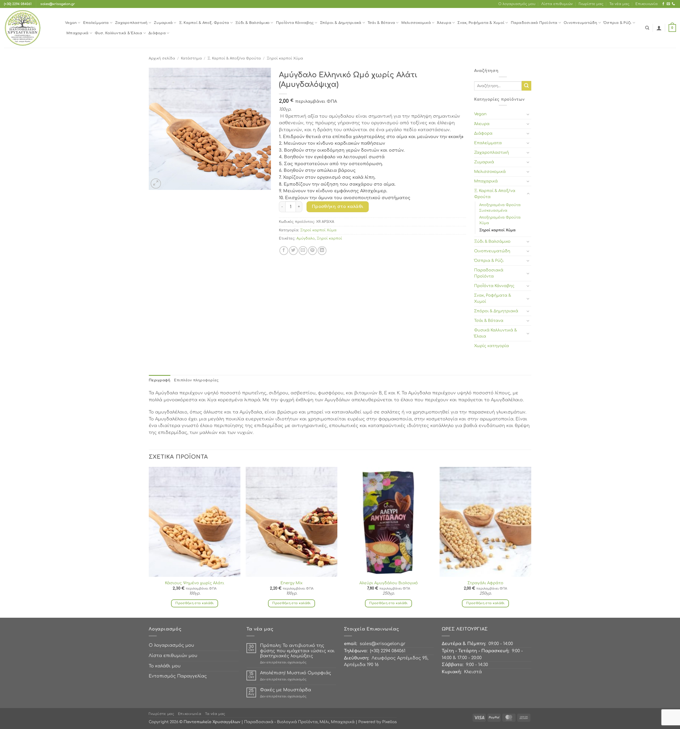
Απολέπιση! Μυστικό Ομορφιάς (295, 673)
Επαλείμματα (96, 23)
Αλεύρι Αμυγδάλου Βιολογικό (388, 583)
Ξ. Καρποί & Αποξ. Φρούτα (204, 23)
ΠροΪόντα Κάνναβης (295, 23)
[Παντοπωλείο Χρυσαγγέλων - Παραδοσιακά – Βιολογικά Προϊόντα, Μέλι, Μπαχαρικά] (30, 28)
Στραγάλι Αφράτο (485, 583)
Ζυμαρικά (163, 23)
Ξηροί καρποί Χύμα (285, 58)
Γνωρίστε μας (591, 4)
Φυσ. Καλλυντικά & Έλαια (118, 33)
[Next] (531, 541)
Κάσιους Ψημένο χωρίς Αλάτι (194, 583)
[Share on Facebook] (283, 250)
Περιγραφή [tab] (159, 380)
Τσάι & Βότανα (381, 23)
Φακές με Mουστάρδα (285, 690)
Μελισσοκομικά (416, 23)
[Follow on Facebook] (663, 4)
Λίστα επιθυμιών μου (173, 655)
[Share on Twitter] (293, 250)
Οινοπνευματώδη (580, 23)
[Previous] (149, 541)
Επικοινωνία (646, 4)
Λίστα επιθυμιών (557, 4)
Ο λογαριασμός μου (517, 4)
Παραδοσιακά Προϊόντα (534, 23)
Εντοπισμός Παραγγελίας (178, 676)
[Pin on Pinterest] (312, 250)
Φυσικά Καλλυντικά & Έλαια (495, 333)
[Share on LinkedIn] (322, 250)
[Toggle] (528, 114)
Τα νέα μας (619, 4)
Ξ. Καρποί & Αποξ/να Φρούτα (234, 58)
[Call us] (673, 4)
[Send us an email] (668, 4)
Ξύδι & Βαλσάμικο (252, 23)
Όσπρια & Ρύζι (617, 23)
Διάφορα (157, 33)
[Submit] (526, 86)
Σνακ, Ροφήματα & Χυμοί (480, 23)
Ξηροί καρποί (329, 238)
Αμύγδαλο (305, 238)
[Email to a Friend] (303, 250)
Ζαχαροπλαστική (131, 23)
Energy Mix (291, 583)
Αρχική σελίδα (162, 58)
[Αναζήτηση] (647, 28)
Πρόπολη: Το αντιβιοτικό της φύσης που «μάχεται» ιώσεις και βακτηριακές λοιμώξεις (297, 650)
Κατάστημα (191, 58)
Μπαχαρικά (77, 33)
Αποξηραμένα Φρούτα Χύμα (500, 220)
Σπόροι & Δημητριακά (341, 23)
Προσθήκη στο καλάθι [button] (194, 603)
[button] (659, 28)
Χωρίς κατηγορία (491, 346)
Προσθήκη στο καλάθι (338, 206)
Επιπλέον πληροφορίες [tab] (196, 380)
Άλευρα (444, 23)
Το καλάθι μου (165, 666)
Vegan (71, 23)
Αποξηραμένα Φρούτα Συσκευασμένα (500, 207)
